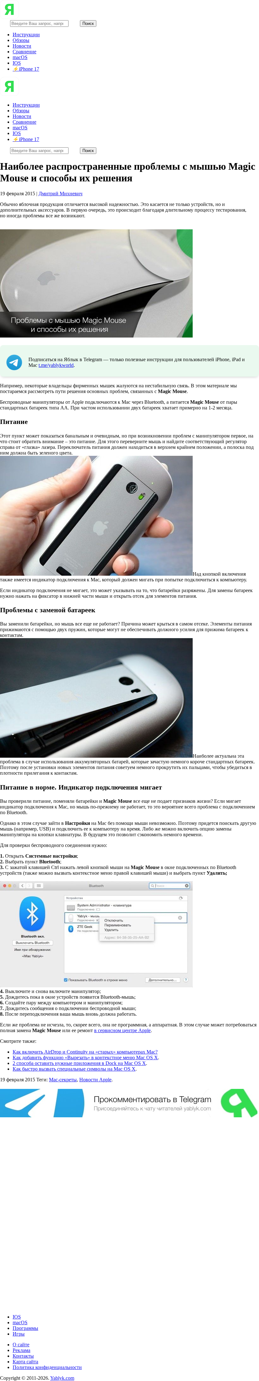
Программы (25, 1328)
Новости (22, 46)
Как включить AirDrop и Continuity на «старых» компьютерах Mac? (85, 1052)
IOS (17, 63)
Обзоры (21, 40)
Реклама (21, 1350)
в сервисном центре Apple (122, 1030)
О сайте (21, 1344)
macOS (20, 57)
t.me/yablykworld (56, 365)
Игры (19, 1334)
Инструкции (26, 34)
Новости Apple (95, 1079)
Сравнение (24, 51)
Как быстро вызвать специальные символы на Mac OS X (74, 1069)
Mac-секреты (63, 1079)
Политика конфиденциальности (47, 1367)
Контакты (23, 1356)
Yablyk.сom (62, 1378)
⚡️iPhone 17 (26, 69)
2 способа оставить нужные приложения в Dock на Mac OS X (79, 1063)
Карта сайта (25, 1361)
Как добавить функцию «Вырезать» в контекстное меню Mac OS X (85, 1057)
